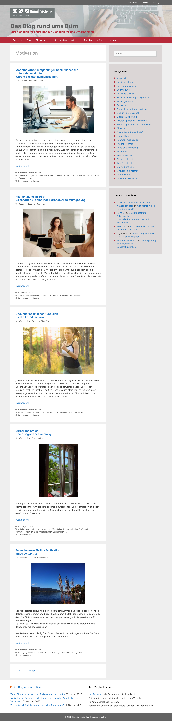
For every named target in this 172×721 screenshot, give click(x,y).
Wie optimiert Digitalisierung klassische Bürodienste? (37, 705)
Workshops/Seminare (127, 178)
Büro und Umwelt (126, 93)
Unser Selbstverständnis (65, 40)
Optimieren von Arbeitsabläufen (38, 532)
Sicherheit (122, 151)
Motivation (87, 175)
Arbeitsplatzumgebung (28, 175)
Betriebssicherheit (126, 82)
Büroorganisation (25, 293)
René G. (121, 213)
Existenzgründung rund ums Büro (134, 124)
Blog (29, 40)
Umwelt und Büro (126, 167)
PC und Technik (125, 144)
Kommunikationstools (73, 175)
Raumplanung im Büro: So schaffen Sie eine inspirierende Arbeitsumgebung (50, 198)
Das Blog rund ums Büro (27, 687)
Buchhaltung (123, 90)
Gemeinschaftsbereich (39, 295)
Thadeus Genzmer (126, 240)
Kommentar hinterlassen (28, 181)
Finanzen (121, 128)
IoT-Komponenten (55, 175)
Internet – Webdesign (128, 140)
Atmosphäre (23, 295)
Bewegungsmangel (26, 412)
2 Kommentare (24, 535)
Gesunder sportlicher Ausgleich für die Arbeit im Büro (36, 315)
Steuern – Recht (125, 159)
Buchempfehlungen (126, 86)
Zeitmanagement (60, 532)
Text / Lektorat (124, 163)
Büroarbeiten (57, 529)
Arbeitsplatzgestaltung (41, 529)
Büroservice (123, 105)
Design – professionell (128, 113)
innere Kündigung (35, 652)
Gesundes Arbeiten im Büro (29, 173)
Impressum (132, 3)
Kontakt (113, 40)
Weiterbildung (71, 652)
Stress (62, 652)
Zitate (80, 652)
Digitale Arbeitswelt (127, 117)
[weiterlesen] (22, 166)
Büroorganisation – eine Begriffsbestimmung (33, 432)
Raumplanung (75, 295)
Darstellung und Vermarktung (132, 109)
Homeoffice (123, 136)
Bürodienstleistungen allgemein (133, 97)
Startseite (17, 40)
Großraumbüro (85, 529)
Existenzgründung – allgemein (132, 120)
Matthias (121, 226)
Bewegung (22, 652)
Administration (24, 529)
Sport (83, 412)
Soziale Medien (124, 155)
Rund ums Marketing (127, 147)
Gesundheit (40, 412)
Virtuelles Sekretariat (127, 171)
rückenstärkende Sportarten (68, 412)
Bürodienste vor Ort (93, 40)
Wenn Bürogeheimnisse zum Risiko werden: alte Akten (37, 694)
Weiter (33, 670)
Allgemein (122, 78)
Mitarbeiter (54, 295)
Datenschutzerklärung (150, 3)
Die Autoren (41, 40)
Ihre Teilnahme (96, 694)
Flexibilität (43, 175)
